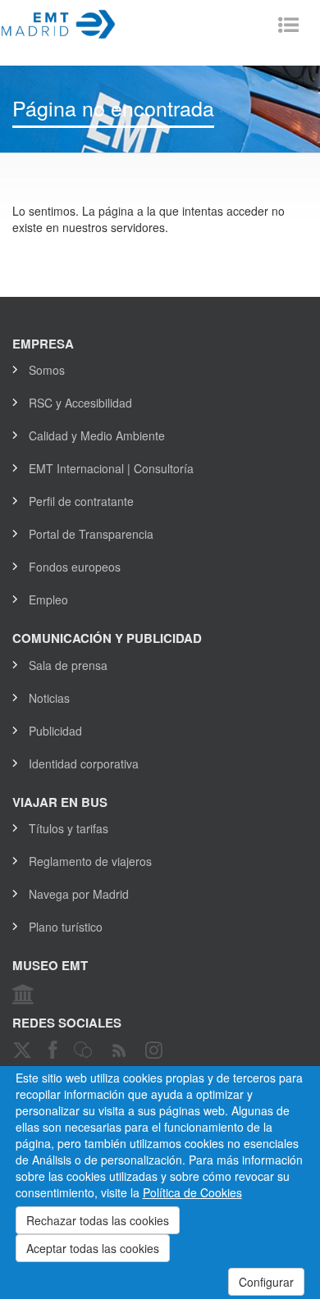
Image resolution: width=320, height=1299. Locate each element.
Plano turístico (66, 926)
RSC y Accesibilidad (80, 402)
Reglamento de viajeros (90, 861)
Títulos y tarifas (68, 828)
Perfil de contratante (81, 501)
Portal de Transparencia (91, 534)
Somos (47, 370)
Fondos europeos (75, 566)
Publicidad (55, 730)
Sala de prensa (68, 665)
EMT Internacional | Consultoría (111, 468)
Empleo (48, 599)
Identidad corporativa (84, 763)
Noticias (49, 698)
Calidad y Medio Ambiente (97, 435)
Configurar (266, 1282)
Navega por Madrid (79, 894)
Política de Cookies (192, 1192)
